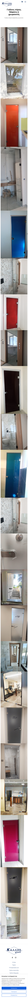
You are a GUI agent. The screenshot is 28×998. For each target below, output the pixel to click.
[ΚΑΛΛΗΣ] (7, 6)
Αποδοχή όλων (14, 988)
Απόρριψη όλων (14, 995)
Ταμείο (14, 965)
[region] (14, 986)
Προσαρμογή (14, 991)
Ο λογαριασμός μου (14, 967)
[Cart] (22, 1)
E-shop (14, 962)
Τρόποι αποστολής (14, 970)
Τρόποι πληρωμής (14, 973)
